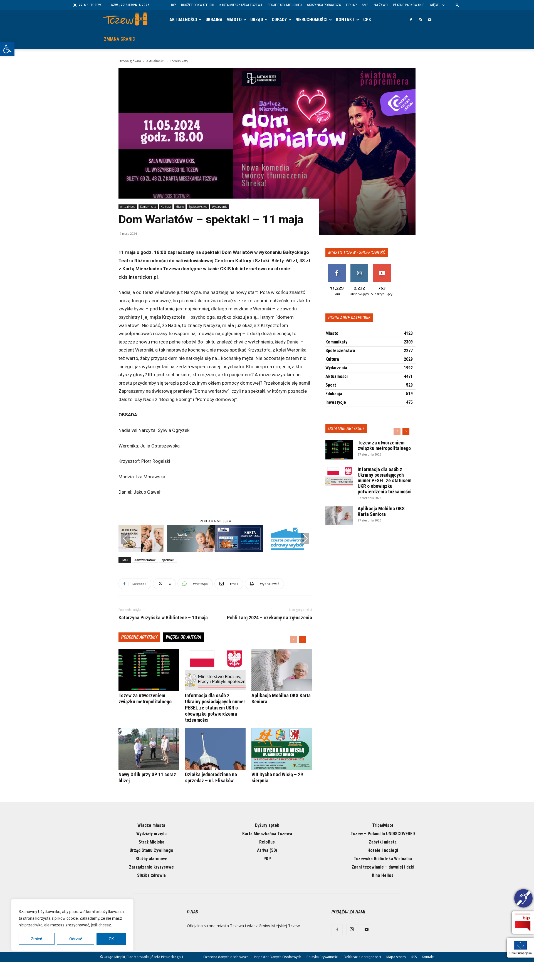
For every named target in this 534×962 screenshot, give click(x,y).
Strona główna (129, 61)
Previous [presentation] (125, 538)
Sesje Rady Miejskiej (285, 5)
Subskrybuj (382, 266)
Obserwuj (359, 266)
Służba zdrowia (151, 875)
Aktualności (183, 19)
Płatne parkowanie (408, 5)
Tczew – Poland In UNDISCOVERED (382, 833)
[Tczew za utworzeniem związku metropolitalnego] (148, 670)
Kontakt (345, 19)
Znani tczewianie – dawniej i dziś (383, 867)
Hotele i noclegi (382, 850)
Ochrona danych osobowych (226, 956)
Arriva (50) (267, 850)
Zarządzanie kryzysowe (151, 867)
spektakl (168, 560)
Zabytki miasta (383, 842)
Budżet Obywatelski (197, 5)
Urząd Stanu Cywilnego (151, 850)
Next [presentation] (305, 538)
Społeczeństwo (198, 207)
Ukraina (214, 19)
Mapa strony (396, 956)
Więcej (435, 5)
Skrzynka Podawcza (324, 5)
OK (111, 939)
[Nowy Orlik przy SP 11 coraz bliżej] (148, 749)
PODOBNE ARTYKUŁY (139, 637)
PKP (267, 858)
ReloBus (267, 842)
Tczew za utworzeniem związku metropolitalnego (145, 698)
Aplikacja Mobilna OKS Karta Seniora (381, 511)
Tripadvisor (383, 825)
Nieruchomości (311, 19)
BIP (173, 5)
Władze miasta (151, 825)
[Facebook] (411, 19)
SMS (365, 5)
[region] (72, 925)
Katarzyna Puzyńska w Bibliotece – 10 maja (163, 617)
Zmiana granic (119, 39)
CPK (367, 19)
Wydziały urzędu (151, 833)
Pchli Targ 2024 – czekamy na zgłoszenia (269, 617)
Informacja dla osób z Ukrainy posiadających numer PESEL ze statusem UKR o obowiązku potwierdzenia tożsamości (215, 708)
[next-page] (302, 639)
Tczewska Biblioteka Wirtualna (382, 858)
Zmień (36, 939)
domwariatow (144, 560)
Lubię (336, 266)
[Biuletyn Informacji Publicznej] (523, 922)
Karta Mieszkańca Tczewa (240, 5)
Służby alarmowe (151, 858)
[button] (7, 49)
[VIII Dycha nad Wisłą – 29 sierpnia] (281, 749)
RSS (414, 956)
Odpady (279, 19)
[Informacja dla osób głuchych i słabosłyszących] (523, 899)
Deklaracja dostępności (362, 956)
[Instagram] (420, 19)
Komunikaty (148, 207)
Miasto (234, 19)
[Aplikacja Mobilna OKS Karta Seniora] (281, 670)
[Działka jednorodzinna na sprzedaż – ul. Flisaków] (215, 749)
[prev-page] (293, 639)
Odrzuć (75, 939)
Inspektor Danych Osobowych (277, 956)
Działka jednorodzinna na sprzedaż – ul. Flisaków (211, 777)
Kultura (166, 207)
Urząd (256, 19)
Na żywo (381, 5)
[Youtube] (430, 19)
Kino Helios (383, 875)
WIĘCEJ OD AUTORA (183, 637)
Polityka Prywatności (322, 956)
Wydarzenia (219, 207)
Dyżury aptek (267, 825)
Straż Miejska (151, 842)
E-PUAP (351, 5)
